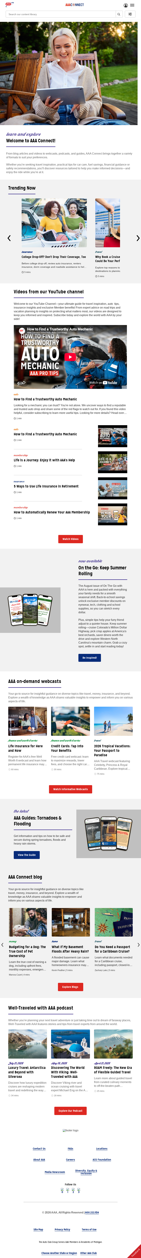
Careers (70, 1159)
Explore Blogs (70, 987)
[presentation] (9, 238)
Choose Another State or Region (59, 1253)
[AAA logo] (10, 4)
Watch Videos (71, 539)
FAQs (70, 1148)
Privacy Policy (62, 1229)
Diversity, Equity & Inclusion (86, 1172)
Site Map (38, 1229)
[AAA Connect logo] (75, 5)
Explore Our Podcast (70, 1111)
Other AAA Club (88, 1253)
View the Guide (27, 855)
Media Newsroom (55, 1172)
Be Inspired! (90, 658)
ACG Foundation (102, 1159)
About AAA (39, 1159)
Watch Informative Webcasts (70, 789)
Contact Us (39, 1148)
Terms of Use (89, 1229)
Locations (101, 1148)
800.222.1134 (92, 1212)
